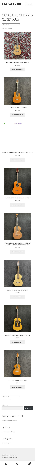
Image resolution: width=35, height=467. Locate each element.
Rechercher (5, 405)
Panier (27, 462)
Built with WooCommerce (9, 457)
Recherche (17, 464)
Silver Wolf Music (11, 3)
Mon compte (6, 464)
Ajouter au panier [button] (17, 69)
